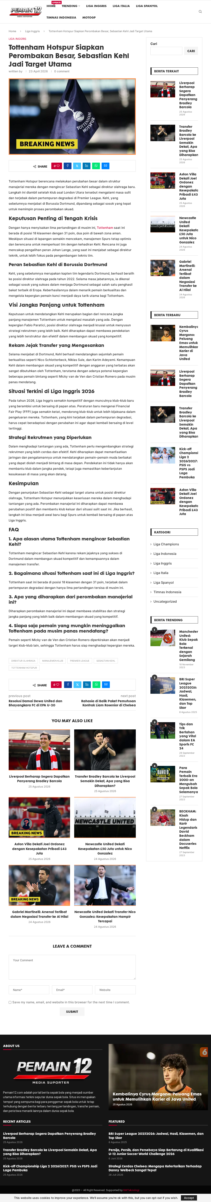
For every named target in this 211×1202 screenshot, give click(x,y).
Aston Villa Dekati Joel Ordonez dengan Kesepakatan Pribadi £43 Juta (39, 848)
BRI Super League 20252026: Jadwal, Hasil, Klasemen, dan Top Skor (188, 693)
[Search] (200, 12)
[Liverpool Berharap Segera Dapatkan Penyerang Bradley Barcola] (39, 749)
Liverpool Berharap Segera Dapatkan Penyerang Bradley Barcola (188, 95)
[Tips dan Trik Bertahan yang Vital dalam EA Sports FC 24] (162, 730)
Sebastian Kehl (105, 660)
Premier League (79, 660)
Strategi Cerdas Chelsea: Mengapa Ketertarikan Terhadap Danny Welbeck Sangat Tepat (155, 1168)
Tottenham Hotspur (24, 667)
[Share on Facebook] (68, 166)
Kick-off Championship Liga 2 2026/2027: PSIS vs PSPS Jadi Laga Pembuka (188, 463)
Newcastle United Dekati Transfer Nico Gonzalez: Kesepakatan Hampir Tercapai (105, 916)
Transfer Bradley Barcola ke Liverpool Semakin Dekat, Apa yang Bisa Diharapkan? (105, 781)
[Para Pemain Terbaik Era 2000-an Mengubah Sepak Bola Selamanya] (162, 774)
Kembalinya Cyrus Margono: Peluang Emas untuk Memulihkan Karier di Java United (188, 343)
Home (51, 4)
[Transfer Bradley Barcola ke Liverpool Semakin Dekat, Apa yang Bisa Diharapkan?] (105, 749)
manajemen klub (52, 660)
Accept (189, 1198)
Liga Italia (121, 6)
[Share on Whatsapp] (96, 166)
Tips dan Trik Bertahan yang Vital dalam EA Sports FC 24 (187, 736)
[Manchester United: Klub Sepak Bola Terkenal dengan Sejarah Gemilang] (162, 638)
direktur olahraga (23, 660)
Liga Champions (166, 544)
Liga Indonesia (165, 554)
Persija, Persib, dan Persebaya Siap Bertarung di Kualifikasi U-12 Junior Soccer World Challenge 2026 (156, 1152)
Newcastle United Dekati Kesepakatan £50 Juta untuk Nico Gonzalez (105, 848)
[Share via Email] (105, 166)
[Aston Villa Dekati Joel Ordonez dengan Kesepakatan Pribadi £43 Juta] (39, 817)
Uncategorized (165, 601)
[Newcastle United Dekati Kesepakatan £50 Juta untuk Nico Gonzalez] (105, 817)
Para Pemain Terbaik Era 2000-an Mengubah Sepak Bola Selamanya (188, 780)
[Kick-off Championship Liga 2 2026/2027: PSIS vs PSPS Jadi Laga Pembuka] (162, 455)
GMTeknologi (131, 1190)
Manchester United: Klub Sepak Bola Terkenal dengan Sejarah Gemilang (188, 646)
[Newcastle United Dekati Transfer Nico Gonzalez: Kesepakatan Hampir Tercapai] (105, 885)
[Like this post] (58, 166)
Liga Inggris (96, 6)
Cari (153, 44)
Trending (69, 6)
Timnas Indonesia (61, 17)
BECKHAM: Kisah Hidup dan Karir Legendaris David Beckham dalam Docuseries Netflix (188, 829)
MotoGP (89, 17)
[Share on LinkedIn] (86, 166)
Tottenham (105, 228)
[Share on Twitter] (77, 166)
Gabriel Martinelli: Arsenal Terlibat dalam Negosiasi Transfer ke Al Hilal (188, 276)
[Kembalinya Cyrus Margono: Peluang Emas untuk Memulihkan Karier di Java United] (162, 333)
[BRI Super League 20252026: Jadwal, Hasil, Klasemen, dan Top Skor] (162, 685)
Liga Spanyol (147, 6)
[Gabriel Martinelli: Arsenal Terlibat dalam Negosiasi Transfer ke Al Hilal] (39, 885)
